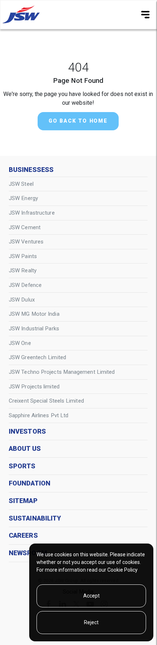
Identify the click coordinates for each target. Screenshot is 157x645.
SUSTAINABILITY (35, 518)
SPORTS (22, 466)
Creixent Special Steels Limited (46, 401)
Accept (91, 596)
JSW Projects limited (34, 386)
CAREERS (23, 535)
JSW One (20, 343)
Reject (91, 622)
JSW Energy (23, 198)
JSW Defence (25, 285)
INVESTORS (27, 431)
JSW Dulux (22, 299)
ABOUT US (25, 448)
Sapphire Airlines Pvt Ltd (38, 415)
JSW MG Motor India (34, 314)
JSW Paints (23, 256)
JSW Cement (25, 227)
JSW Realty (23, 270)
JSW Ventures (26, 241)
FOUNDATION (29, 483)
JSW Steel (21, 184)
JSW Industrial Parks (34, 328)
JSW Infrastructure (32, 213)
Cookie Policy (122, 570)
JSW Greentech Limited (37, 357)
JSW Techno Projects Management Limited (62, 372)
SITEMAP (23, 500)
